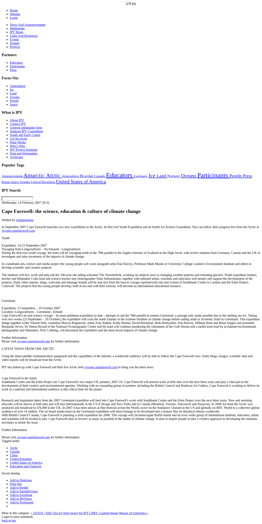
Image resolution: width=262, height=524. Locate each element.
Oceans (189, 175)
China (14, 455)
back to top (9, 520)
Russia (6, 182)
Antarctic (35, 175)
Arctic (54, 175)
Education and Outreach (25, 466)
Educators (120, 175)
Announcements (13, 176)
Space (15, 182)
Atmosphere (71, 176)
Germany (141, 176)
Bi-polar (87, 176)
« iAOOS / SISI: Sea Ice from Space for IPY (60, 513)
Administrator (25, 220)
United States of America (81, 181)
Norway (174, 176)
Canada (100, 176)
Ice (153, 175)
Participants (213, 175)
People (236, 175)
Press (247, 175)
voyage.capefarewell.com (18, 230)
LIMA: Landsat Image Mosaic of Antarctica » (118, 513)
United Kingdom (43, 182)
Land (162, 175)
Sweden (25, 182)
